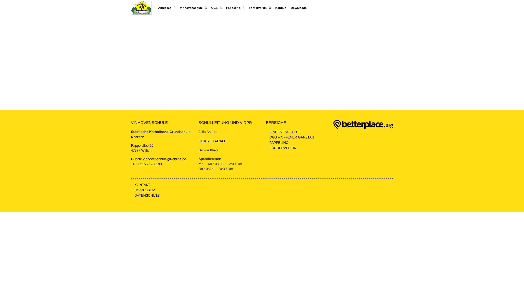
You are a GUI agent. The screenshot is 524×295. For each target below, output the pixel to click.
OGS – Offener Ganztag (291, 137)
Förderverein (258, 7)
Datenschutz (146, 195)
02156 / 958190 (150, 164)
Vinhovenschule (191, 7)
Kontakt (280, 7)
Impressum (144, 190)
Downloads (299, 7)
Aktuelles (164, 7)
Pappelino (233, 7)
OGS (214, 7)
